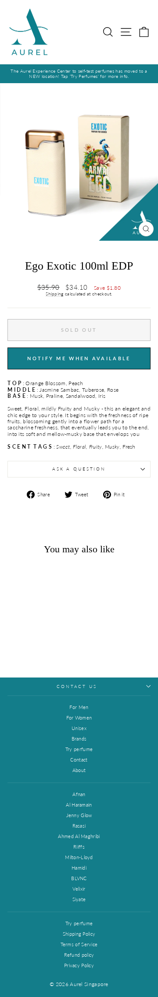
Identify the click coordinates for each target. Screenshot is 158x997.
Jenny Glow (79, 815)
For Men (78, 707)
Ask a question (79, 469)
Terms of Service (79, 944)
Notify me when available (78, 358)
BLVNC (79, 878)
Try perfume (79, 749)
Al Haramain (79, 804)
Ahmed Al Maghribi (79, 836)
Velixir (78, 889)
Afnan (79, 794)
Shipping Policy (79, 934)
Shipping (54, 293)
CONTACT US (77, 686)
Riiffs (79, 847)
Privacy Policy (79, 965)
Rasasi (79, 825)
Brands (79, 738)
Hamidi (79, 868)
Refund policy (79, 955)
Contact (78, 759)
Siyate (79, 899)
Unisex (79, 728)
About (79, 770)
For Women (79, 717)
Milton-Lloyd (79, 857)
